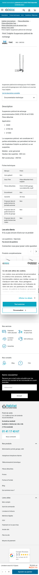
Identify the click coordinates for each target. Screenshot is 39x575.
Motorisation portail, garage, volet (13, 449)
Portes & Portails (7, 480)
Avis (22, 15)
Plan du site (6, 535)
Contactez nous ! (19, 4)
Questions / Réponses (31, 15)
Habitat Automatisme (8, 21)
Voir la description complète (11, 93)
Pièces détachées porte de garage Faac (14, 25)
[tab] (19, 444)
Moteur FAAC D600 (8, 27)
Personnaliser (18, 310)
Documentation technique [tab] (13, 98)
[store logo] (10, 10)
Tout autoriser (19, 304)
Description (5, 15)
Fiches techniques (15, 15)
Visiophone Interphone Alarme (12, 455)
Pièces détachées (23, 21)
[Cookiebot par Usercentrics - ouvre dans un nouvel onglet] (28, 263)
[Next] (36, 251)
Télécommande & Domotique (11, 462)
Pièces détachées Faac (9, 23)
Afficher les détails (25, 298)
